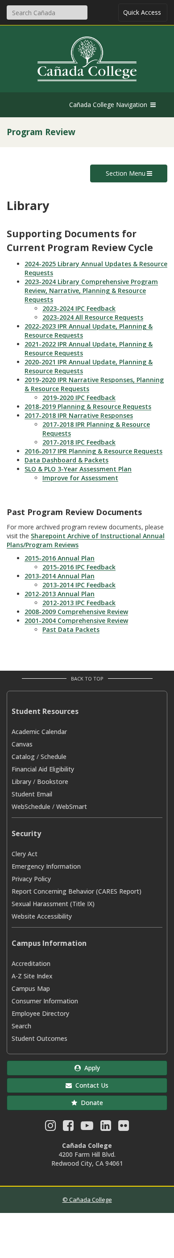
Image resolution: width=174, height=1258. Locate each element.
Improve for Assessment (80, 478)
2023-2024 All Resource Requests (92, 317)
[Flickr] (123, 1127)
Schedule (53, 756)
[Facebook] (68, 1127)
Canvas (22, 744)
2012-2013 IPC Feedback (79, 602)
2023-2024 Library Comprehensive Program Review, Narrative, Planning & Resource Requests (91, 290)
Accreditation (31, 963)
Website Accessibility (42, 916)
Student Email (32, 794)
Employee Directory (40, 1013)
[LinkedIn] (105, 1127)
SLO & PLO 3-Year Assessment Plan (78, 469)
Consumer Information (45, 1001)
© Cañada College (87, 1200)
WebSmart (71, 806)
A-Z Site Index (32, 976)
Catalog (23, 756)
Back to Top (87, 678)
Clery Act (24, 854)
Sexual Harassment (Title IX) (53, 903)
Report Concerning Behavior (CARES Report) (76, 891)
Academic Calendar (39, 731)
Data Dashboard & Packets (66, 460)
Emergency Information (46, 866)
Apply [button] (90, 1068)
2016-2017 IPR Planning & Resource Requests (93, 451)
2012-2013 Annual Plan (60, 594)
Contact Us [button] (90, 1085)
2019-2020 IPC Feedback (79, 397)
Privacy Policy (31, 878)
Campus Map (31, 988)
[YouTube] (87, 1127)
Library (21, 781)
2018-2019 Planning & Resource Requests (88, 406)
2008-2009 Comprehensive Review (76, 611)
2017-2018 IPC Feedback (79, 442)
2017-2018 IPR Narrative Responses (79, 415)
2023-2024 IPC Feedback (79, 308)
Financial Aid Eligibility (43, 769)
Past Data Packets (70, 629)
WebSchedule (31, 806)
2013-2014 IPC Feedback (79, 585)
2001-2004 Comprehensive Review (76, 620)
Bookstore (52, 781)
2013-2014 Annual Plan (60, 576)
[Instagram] (50, 1127)
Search (21, 1026)
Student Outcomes (39, 1038)
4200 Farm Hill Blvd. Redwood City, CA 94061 (87, 1158)
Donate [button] (90, 1102)
